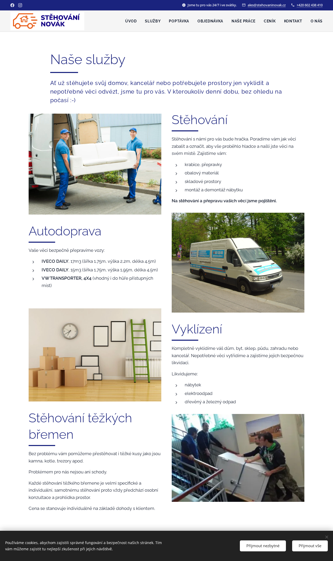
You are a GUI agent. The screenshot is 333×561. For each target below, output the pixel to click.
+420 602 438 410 (310, 5)
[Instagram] (20, 5)
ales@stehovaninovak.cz (267, 5)
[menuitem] (132, 21)
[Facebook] (12, 5)
